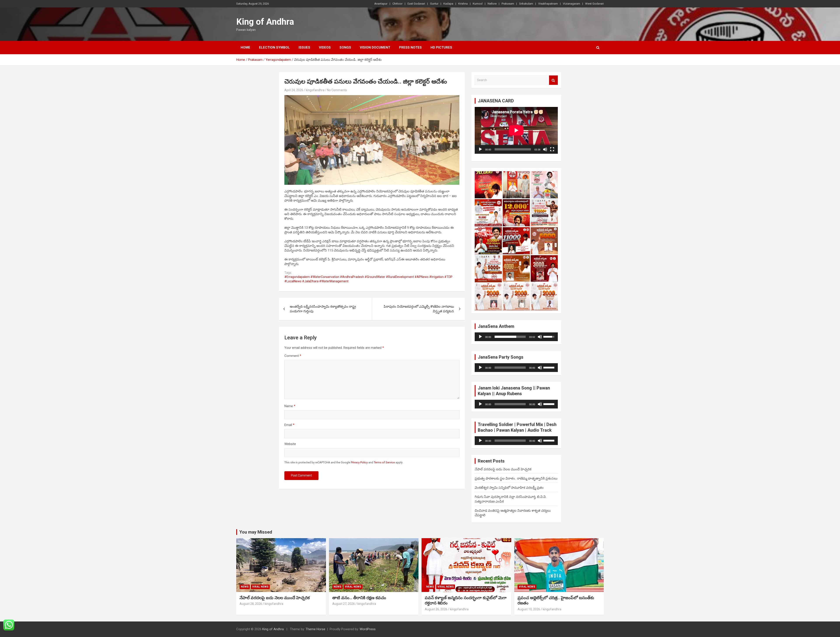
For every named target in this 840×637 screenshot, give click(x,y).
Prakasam (508, 3)
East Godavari (416, 3)
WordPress (368, 629)
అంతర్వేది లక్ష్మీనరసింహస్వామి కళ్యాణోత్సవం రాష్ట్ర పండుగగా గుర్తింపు (323, 309)
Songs (345, 47)
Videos (325, 47)
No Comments (337, 90)
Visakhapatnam (548, 3)
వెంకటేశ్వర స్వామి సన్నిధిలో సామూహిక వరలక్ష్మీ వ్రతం (509, 488)
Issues (304, 47)
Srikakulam (526, 3)
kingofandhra (315, 90)
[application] (516, 130)
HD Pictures (441, 47)
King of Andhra (265, 22)
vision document (375, 47)
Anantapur (380, 3)
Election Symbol (274, 47)
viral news (260, 586)
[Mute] (545, 149)
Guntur (434, 3)
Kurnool (478, 3)
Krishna (463, 3)
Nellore (492, 3)
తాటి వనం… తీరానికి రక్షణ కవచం (359, 597)
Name (289, 406)
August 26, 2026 (436, 609)
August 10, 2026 (529, 609)
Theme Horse (315, 629)
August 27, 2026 (343, 604)
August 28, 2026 (251, 604)
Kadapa (448, 3)
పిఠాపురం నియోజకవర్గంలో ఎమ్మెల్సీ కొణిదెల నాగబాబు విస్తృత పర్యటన (419, 309)
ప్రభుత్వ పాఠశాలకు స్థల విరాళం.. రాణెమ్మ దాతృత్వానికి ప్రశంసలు (516, 478)
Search (553, 80)
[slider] (510, 337)
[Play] (480, 149)
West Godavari (594, 3)
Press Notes (410, 47)
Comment (292, 356)
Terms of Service (384, 462)
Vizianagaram (571, 3)
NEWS (244, 586)
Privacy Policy (359, 462)
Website (290, 444)
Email (289, 425)
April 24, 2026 (293, 90)
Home (245, 47)
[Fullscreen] (552, 149)
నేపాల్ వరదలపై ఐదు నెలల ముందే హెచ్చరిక (503, 469)
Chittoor (397, 3)
